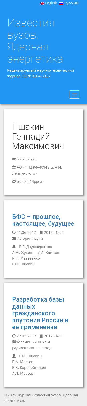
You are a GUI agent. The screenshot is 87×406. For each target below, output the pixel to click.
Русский (71, 2)
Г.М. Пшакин (23, 264)
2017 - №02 (53, 232)
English (50, 2)
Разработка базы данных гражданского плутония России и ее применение (40, 313)
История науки (29, 238)
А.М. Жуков (22, 252)
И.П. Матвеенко (26, 258)
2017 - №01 (53, 336)
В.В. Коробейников (29, 367)
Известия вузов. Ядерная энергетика (35, 41)
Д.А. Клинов (48, 252)
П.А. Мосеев (22, 361)
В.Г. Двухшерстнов (35, 246)
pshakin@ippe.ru (31, 181)
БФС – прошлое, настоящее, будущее (43, 220)
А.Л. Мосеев (22, 373)
